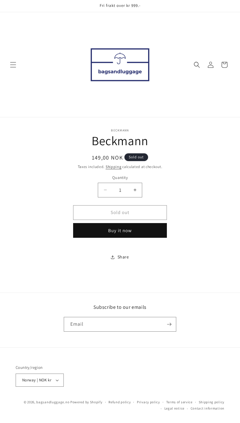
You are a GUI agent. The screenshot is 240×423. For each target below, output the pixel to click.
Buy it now (120, 230)
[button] (13, 65)
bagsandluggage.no (52, 402)
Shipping (114, 166)
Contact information (207, 408)
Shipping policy (212, 402)
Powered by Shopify (86, 402)
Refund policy (119, 402)
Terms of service (179, 402)
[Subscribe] (169, 324)
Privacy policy (148, 402)
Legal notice (174, 408)
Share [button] (123, 257)
